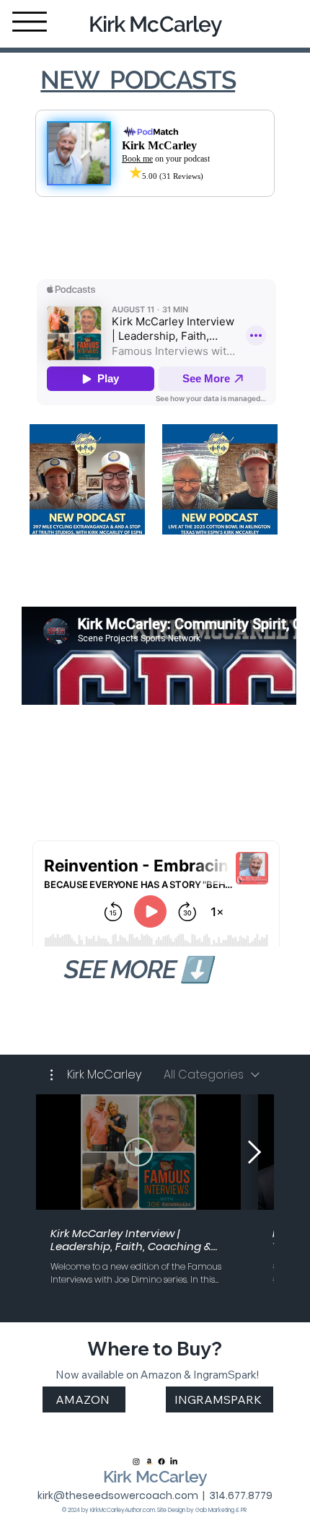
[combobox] (212, 1074)
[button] (95, 1074)
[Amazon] (149, 1461)
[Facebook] (161, 1461)
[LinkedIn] (173, 1461)
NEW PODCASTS (137, 80)
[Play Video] (138, 1152)
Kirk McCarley (155, 24)
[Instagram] (136, 1461)
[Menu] (29, 21)
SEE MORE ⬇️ (137, 969)
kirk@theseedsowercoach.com (117, 1495)
